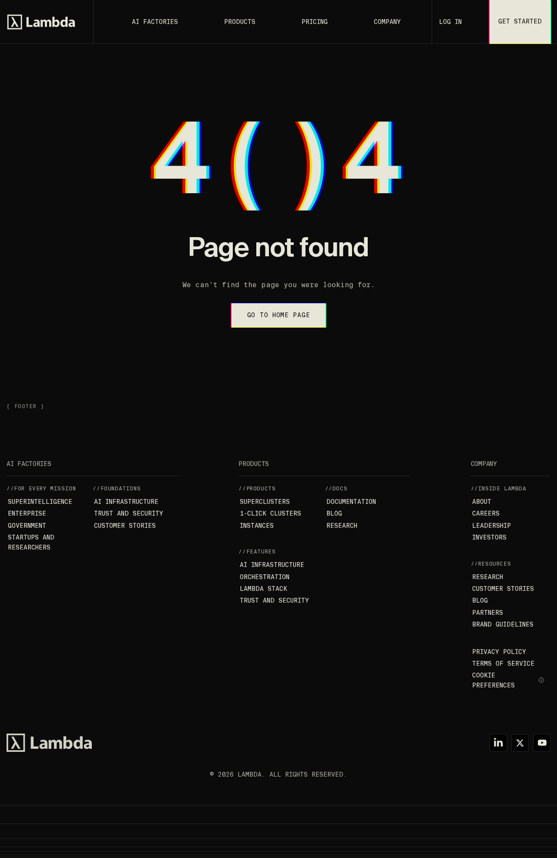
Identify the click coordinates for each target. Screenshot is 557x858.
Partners (487, 613)
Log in (450, 22)
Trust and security (128, 513)
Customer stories (125, 526)
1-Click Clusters (270, 513)
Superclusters (265, 502)
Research (341, 526)
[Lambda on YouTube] (541, 742)
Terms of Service (503, 663)
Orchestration (264, 577)
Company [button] (387, 22)
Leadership (491, 526)
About (481, 502)
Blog (334, 513)
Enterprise (27, 513)
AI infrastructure (126, 502)
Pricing (315, 22)
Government (27, 526)
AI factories (155, 22)
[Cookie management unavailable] (542, 680)
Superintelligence (40, 502)
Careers (486, 513)
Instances (257, 526)
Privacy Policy (499, 652)
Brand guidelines (503, 624)
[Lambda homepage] (41, 22)
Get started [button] (520, 21)
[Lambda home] (49, 743)
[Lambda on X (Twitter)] (520, 742)
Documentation (351, 502)
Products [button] (239, 22)
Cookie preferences (493, 680)
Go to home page (278, 315)
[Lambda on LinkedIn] (498, 742)
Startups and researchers (31, 542)
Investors (489, 537)
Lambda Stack (263, 589)
